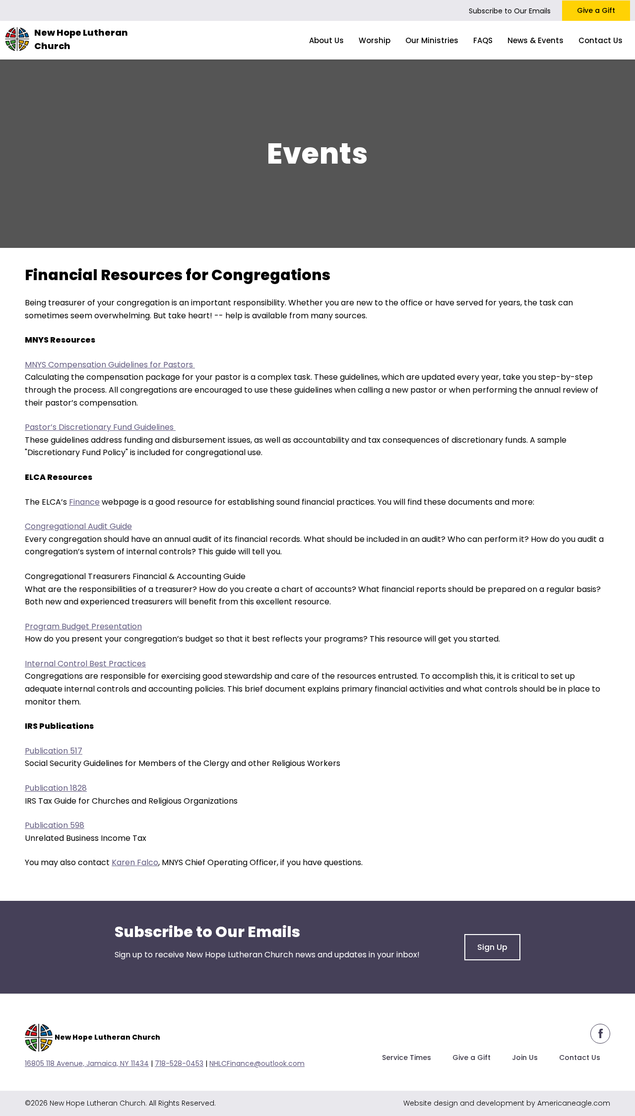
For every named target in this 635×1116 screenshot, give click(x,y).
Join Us (525, 1057)
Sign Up (492, 947)
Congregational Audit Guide (78, 526)
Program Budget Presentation (83, 626)
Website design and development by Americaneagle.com (506, 1103)
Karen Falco (135, 862)
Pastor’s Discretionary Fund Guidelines (100, 427)
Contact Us (579, 1057)
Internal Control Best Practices (85, 663)
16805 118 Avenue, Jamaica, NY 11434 (87, 1063)
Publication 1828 (56, 788)
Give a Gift (596, 10)
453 (196, 1063)
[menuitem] (326, 40)
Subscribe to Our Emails (510, 11)
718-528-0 (172, 1063)
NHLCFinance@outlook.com (257, 1063)
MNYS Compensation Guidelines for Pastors (110, 364)
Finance (84, 502)
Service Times (406, 1057)
